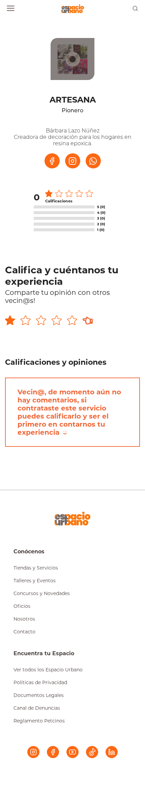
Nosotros (24, 619)
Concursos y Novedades (41, 593)
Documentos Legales (38, 695)
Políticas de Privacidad (40, 682)
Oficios (21, 606)
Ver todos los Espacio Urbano (48, 670)
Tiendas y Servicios (35, 568)
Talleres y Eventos (34, 581)
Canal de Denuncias (36, 708)
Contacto (24, 632)
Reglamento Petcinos (39, 721)
